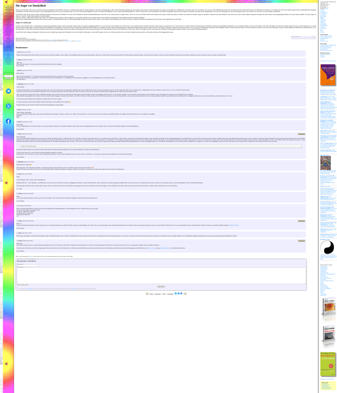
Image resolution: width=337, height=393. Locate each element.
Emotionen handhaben (325, 288)
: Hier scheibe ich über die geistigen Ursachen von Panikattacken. (328, 230)
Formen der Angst (324, 287)
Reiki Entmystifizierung (326, 50)
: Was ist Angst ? (325, 186)
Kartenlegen (8, 34)
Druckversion (324, 383)
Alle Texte (322, 9)
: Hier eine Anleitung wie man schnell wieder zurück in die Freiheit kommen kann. (328, 224)
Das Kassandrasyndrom (325, 46)
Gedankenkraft (8, 15)
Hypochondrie (323, 266)
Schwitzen (322, 284)
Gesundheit (8, 18)
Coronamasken (323, 276)
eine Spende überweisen (67, 40)
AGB (74, 288)
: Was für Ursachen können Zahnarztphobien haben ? (328, 198)
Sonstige (8, 39)
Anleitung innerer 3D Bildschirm (328, 45)
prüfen (31, 256)
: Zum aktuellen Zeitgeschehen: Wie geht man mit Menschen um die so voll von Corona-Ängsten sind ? (328, 138)
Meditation (8, 28)
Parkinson (322, 290)
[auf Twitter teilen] (178, 294)
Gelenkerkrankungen (325, 54)
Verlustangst (323, 293)
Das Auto (322, 55)
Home (151, 294)
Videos (8, 56)
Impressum (8, 58)
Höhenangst (323, 279)
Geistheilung (8, 17)
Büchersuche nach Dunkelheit (328, 61)
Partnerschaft (8, 30)
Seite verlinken (325, 386)
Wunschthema (8, 60)
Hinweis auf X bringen (326, 387)
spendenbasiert (29, 288)
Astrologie (8, 33)
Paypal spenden (78, 40)
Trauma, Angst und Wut (325, 37)
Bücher (8, 43)
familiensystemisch (165, 248)
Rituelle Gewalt (324, 41)
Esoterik (8, 14)
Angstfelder (323, 271)
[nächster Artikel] (185, 295)
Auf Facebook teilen (326, 388)
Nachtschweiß (323, 270)
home (8, 5)
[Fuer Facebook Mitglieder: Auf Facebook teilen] (181, 294)
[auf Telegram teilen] (176, 294)
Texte (164, 294)
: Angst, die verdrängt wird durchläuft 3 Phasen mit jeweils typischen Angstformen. (328, 203)
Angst (321, 283)
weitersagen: (170, 294)
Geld (8, 36)
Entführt (322, 291)
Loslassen (8, 23)
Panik (321, 292)
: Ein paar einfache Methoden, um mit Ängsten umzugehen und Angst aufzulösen (328, 132)
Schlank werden (8, 50)
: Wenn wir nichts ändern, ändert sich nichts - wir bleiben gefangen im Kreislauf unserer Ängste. (328, 98)
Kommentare (8, 62)
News (8, 45)
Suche (8, 54)
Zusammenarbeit (324, 38)
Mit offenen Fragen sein (326, 278)
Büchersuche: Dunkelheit (327, 379)
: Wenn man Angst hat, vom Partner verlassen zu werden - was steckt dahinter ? (328, 236)
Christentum (8, 25)
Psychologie (8, 20)
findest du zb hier (234, 225)
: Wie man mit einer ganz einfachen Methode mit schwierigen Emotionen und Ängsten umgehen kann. (328, 209)
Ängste (8, 22)
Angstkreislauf (323, 267)
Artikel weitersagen (326, 385)
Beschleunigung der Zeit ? (326, 36)
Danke (8, 63)
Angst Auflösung (324, 272)
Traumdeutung (8, 31)
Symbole (8, 26)
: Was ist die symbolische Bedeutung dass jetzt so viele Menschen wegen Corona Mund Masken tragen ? (328, 145)
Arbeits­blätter (8, 41)
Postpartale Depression (325, 47)
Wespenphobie (323, 268)
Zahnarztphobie (324, 286)
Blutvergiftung (323, 49)
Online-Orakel (8, 49)
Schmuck (322, 39)
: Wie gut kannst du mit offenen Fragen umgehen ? (328, 151)
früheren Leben (151, 248)
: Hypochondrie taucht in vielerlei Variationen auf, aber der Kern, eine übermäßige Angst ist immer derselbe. (328, 92)
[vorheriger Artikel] (147, 295)
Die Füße (322, 57)
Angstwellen (323, 295)
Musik (8, 37)
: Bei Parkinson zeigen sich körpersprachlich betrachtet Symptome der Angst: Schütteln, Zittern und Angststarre (328, 217)
